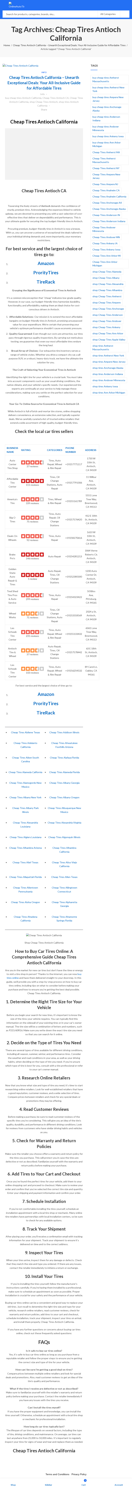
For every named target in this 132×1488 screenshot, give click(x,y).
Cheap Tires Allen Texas (64, 876)
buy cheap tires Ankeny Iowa (108, 136)
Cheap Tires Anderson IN (106, 215)
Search (124, 14)
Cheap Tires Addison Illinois (64, 732)
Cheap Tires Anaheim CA (106, 190)
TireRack (46, 282)
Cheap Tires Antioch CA (55, 97)
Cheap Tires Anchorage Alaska (109, 208)
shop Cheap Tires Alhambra (107, 290)
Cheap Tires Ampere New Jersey (106, 176)
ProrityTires (45, 272)
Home (7, 45)
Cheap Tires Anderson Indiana (108, 221)
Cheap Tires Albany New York (25, 797)
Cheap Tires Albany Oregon (64, 797)
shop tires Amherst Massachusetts (102, 347)
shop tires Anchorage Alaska (107, 367)
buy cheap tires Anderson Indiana (106, 118)
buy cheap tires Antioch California (23, 97)
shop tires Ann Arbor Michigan (108, 392)
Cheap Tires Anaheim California (109, 196)
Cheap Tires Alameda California (25, 772)
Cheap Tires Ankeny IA (105, 243)
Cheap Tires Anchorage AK (107, 202)
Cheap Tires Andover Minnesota (104, 229)
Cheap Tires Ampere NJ (105, 184)
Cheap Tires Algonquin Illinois (64, 837)
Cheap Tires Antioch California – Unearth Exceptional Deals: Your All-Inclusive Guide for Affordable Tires (69, 45)
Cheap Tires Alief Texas (25, 862)
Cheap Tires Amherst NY (105, 168)
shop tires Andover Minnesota (108, 380)
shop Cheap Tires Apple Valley (108, 339)
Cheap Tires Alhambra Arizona (25, 847)
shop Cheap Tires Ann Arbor (107, 333)
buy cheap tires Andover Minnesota (105, 128)
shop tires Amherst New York (108, 355)
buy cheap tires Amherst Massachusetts (105, 79)
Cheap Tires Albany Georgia (64, 782)
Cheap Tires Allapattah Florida (25, 876)
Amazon (46, 263)
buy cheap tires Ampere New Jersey (108, 99)
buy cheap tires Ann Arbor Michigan (106, 144)
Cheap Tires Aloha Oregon (25, 902)
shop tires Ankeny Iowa (105, 386)
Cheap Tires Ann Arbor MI (106, 255)
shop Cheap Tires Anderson (107, 314)
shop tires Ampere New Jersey (108, 361)
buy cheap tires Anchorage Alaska (106, 108)
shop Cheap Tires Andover (106, 321)
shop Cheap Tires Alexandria (107, 284)
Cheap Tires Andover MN (106, 237)
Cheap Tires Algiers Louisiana (25, 837)
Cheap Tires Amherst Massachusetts (104, 160)
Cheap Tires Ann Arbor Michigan (104, 263)
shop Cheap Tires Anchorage (108, 308)
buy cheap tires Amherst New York (108, 89)
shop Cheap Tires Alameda (106, 271)
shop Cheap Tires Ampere (106, 302)
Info (44, 72)
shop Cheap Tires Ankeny (106, 327)
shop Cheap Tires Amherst (107, 296)
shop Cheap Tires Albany (105, 277)
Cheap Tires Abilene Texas (25, 732)
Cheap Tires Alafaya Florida (64, 757)
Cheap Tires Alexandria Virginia (64, 822)
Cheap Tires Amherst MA (106, 152)
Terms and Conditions (57, 1474)
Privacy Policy (79, 1474)
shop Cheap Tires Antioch (44, 101)
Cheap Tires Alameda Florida (64, 772)
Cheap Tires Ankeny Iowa (106, 249)
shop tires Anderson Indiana (107, 374)
